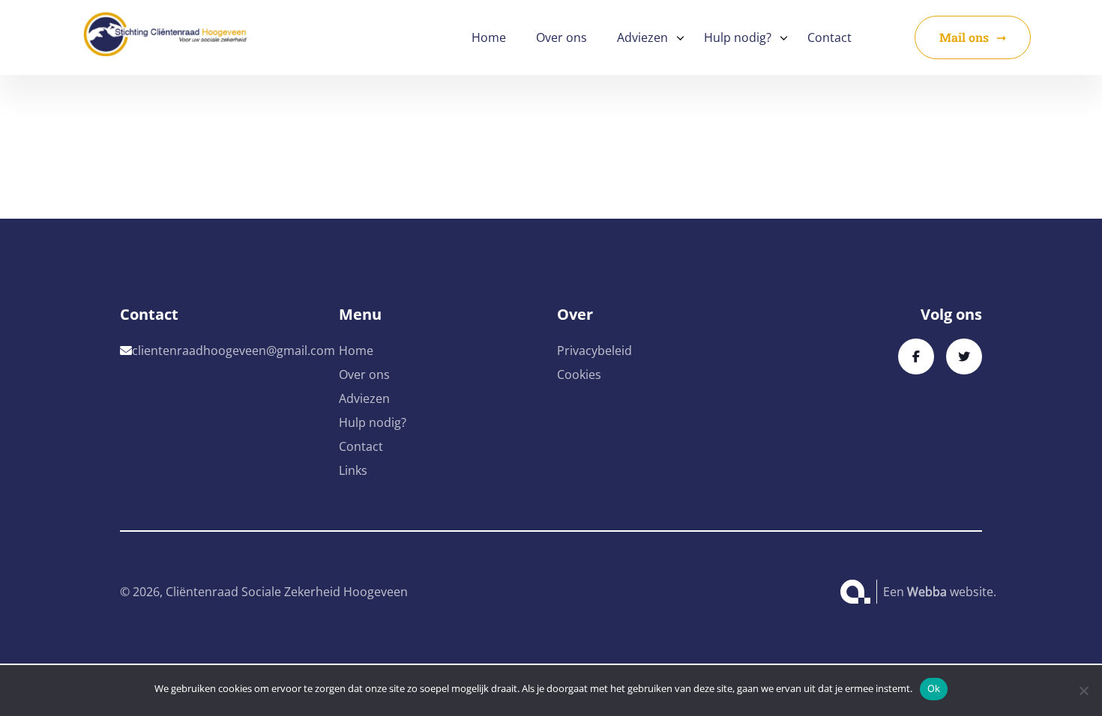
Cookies (579, 374)
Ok (934, 688)
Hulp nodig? (737, 37)
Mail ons (964, 37)
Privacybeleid (594, 350)
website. (951, 591)
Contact (829, 37)
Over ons (561, 37)
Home (489, 37)
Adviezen (642, 37)
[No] (1083, 690)
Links (353, 470)
